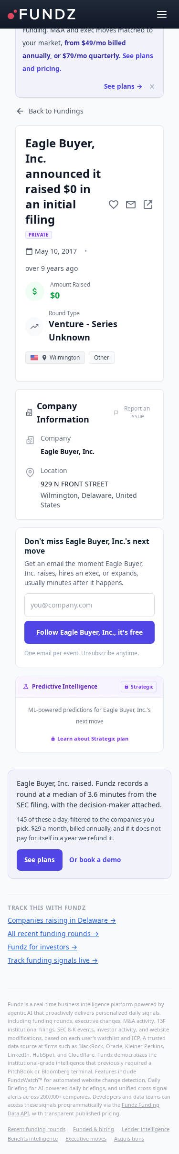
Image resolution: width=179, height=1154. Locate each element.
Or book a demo (95, 859)
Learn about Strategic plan (92, 738)
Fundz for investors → (42, 946)
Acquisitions (129, 1138)
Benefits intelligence (33, 1138)
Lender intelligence (145, 1129)
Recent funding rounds (36, 1129)
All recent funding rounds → (53, 933)
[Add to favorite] (113, 204)
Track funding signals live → (53, 960)
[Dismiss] (152, 86)
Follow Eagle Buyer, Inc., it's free (89, 632)
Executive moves (85, 1138)
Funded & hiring (93, 1129)
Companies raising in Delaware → (62, 920)
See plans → (123, 86)
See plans (39, 859)
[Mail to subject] (131, 204)
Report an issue (137, 412)
